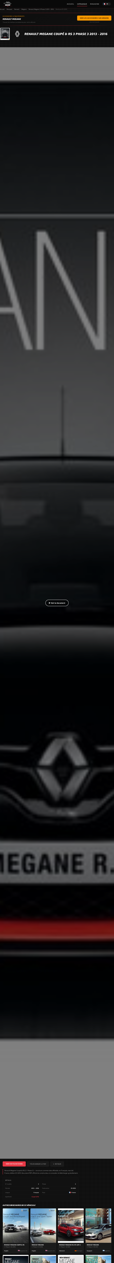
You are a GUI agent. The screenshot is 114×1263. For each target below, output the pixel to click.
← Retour (57, 1164)
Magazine (94, 4)
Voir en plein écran (14, 1164)
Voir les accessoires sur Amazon (94, 18)
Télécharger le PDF (38, 1164)
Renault (16, 9)
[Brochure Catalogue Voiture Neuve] (7, 4)
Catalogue (82, 4)
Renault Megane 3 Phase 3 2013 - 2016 (41, 9)
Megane (24, 9)
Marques (9, 9)
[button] (57, 603)
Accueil (70, 4)
